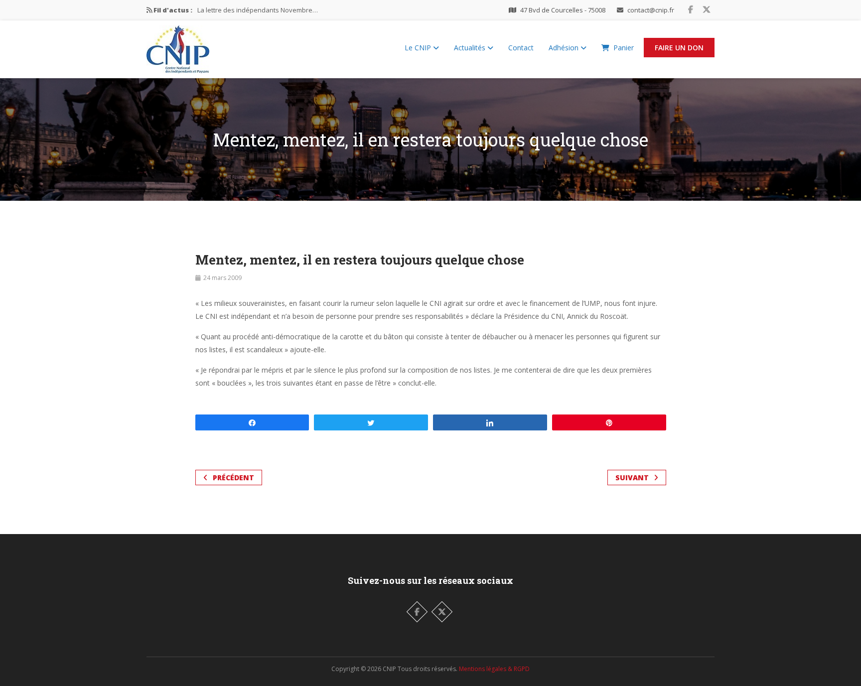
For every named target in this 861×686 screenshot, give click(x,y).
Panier (623, 47)
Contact (521, 47)
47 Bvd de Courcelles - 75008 (562, 9)
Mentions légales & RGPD (494, 669)
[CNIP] (177, 46)
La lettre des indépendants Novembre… (257, 9)
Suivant (632, 477)
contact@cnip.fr (650, 9)
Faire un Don (679, 47)
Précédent (233, 477)
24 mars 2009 (222, 278)
